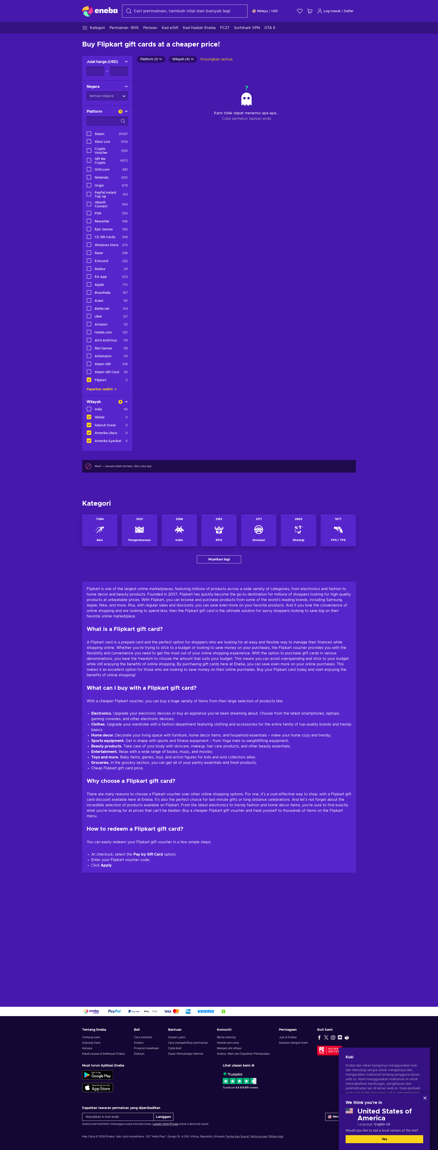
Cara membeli (143, 1037)
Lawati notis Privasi (165, 1124)
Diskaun (139, 1053)
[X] (326, 1037)
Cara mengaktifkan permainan (188, 1042)
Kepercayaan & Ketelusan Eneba (103, 1053)
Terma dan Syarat (237, 1136)
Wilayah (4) (181, 59)
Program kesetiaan (146, 1048)
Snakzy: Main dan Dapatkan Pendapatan (243, 1053)
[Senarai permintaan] (300, 11)
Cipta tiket (174, 1048)
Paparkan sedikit (100, 389)
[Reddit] (346, 1037)
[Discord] (340, 1037)
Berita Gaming (226, 1037)
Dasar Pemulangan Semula (185, 1053)
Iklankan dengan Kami (293, 1042)
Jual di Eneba (288, 1037)
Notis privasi (258, 1136)
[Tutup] (425, 1098)
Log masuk (332, 11)
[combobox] (185, 11)
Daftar (349, 11)
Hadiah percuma (228, 1042)
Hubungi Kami (91, 1042)
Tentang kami (91, 1037)
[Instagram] (333, 1037)
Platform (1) (149, 59)
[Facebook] (319, 1037)
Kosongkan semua (216, 59)
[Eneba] (99, 10)
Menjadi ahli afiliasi (229, 1048)
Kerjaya (87, 1048)
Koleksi (138, 1042)
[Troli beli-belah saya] (310, 11)
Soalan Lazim (176, 1037)
